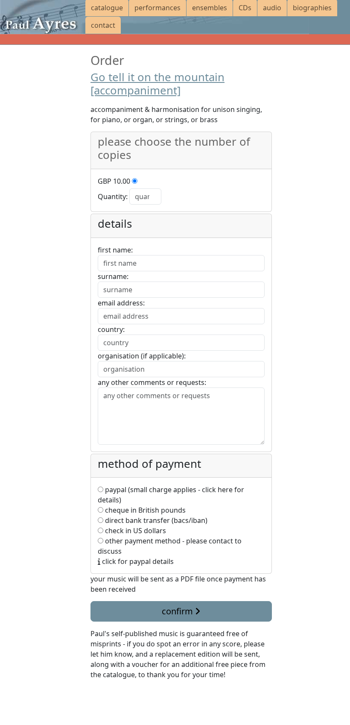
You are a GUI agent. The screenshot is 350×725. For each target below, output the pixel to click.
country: (111, 329)
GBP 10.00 (114, 181)
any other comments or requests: (152, 382)
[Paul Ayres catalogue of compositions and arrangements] (42, 17)
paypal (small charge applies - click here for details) (171, 495)
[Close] (95, 695)
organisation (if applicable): (142, 356)
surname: (113, 276)
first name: (115, 250)
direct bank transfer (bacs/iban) (155, 520)
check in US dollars (134, 530)
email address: (121, 303)
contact (103, 25)
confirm (178, 611)
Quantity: (113, 196)
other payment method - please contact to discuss (170, 546)
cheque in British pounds (144, 510)
